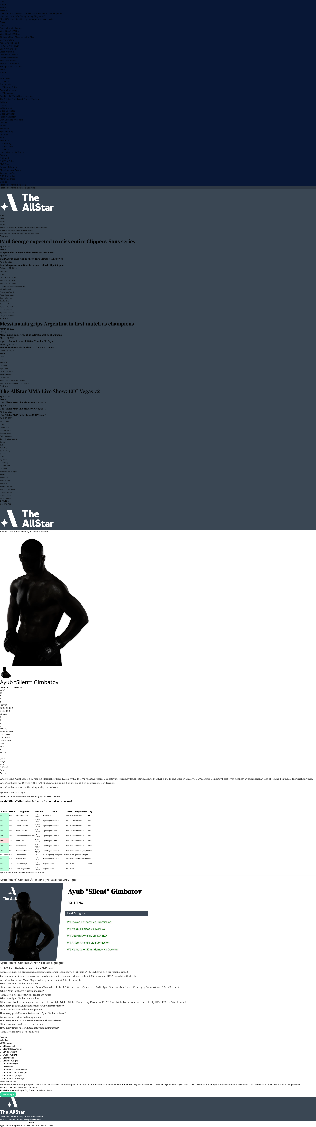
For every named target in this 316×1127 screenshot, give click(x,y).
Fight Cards (5, 84)
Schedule (4, 1040)
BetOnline (4, 128)
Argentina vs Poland (9, 43)
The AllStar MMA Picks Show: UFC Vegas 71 (23, 415)
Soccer (3, 22)
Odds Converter (7, 113)
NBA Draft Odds (7, 176)
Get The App (5, 504)
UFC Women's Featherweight (13, 1069)
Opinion (4, 181)
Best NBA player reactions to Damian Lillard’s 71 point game (32, 265)
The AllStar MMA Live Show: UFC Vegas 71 (23, 408)
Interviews (5, 78)
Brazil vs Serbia (7, 51)
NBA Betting (5, 158)
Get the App (8, 1094)
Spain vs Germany (8, 48)
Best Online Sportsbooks (11, 119)
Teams (3, 7)
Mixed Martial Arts (16, 531)
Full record (5, 737)
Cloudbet (4, 134)
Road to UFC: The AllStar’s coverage (16, 96)
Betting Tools (6, 108)
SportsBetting (6, 131)
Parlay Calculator (8, 116)
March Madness (7, 179)
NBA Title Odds (7, 161)
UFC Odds (4, 81)
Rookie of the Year (8, 167)
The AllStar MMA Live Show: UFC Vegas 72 (50, 391)
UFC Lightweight (7, 1057)
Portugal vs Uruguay (9, 45)
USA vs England (7, 40)
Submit (32, 1122)
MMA (2, 69)
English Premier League (11, 28)
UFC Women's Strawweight (12, 1078)
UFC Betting (5, 143)
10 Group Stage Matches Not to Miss (17, 37)
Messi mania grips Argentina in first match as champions (67, 323)
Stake (2, 137)
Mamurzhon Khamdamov (25, 836)
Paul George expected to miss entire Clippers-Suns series (67, 241)
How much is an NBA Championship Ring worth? (22, 16)
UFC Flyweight (6, 1066)
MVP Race (4, 164)
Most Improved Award (10, 170)
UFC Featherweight (9, 1060)
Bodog (3, 125)
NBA (2, 1)
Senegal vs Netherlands (11, 66)
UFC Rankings (6, 93)
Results (3, 1037)
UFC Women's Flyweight (11, 1075)
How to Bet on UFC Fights (12, 152)
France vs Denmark (9, 57)
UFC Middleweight (8, 1051)
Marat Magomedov (23, 868)
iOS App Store (45, 1090)
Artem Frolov (20, 841)
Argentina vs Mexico (9, 63)
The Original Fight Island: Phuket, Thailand (20, 99)
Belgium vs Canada (9, 54)
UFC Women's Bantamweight (13, 1072)
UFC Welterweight (8, 1054)
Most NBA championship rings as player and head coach (26, 19)
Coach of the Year (8, 173)
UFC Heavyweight (8, 1046)
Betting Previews (8, 90)
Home (3, 4)
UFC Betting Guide (8, 87)
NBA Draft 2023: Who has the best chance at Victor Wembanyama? (31, 13)
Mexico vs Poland (8, 60)
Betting (3, 102)
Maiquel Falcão (21, 820)
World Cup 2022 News (10, 31)
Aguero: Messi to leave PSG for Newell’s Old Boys (26, 341)
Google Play (23, 1090)
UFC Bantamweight (9, 1063)
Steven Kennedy (146, 778)
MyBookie (4, 140)
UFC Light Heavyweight (10, 1049)
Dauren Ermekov (22, 825)
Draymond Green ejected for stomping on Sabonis (27, 252)
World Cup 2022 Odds (10, 34)
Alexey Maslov (21, 858)
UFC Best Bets (6, 146)
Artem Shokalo (21, 830)
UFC (2, 75)
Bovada (3, 122)
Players (3, 10)
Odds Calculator (7, 111)
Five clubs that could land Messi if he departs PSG (27, 347)
